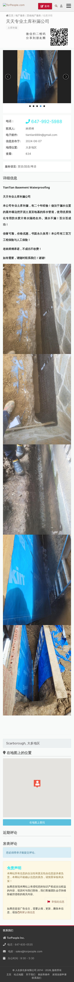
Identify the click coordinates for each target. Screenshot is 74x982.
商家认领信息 (27, 912)
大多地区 (31, 147)
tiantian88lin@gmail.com (41, 134)
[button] (37, 783)
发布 (47, 6)
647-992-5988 (46, 121)
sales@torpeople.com (29, 951)
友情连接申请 (59, 974)
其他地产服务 (34, 15)
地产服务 (20, 15)
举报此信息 (58, 901)
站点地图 (18, 974)
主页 (11, 15)
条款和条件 (44, 974)
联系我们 (36, 977)
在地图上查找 (37, 822)
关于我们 (30, 974)
